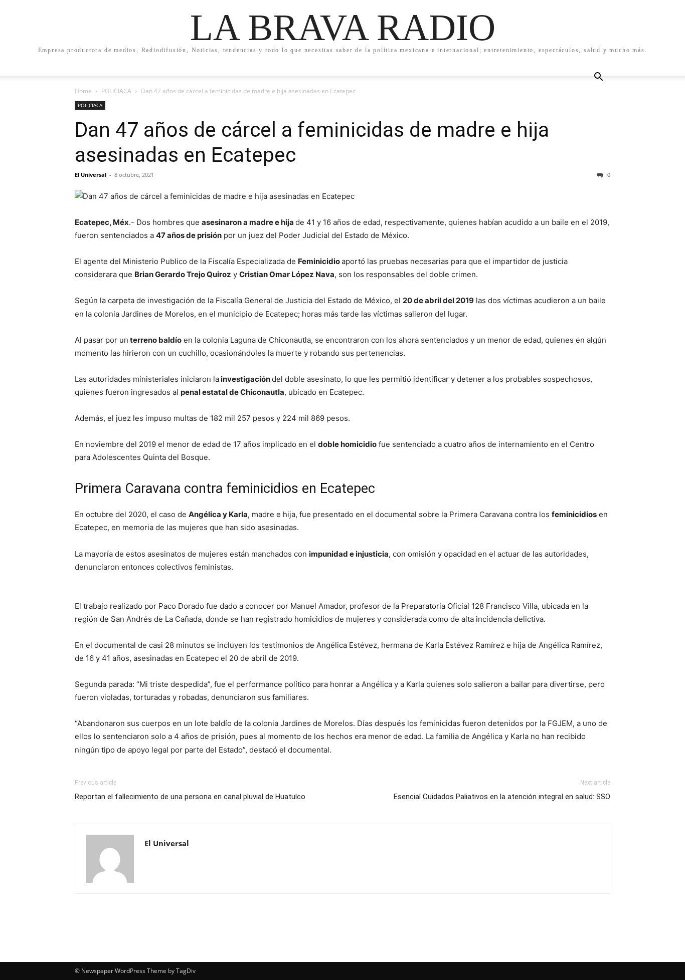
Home (83, 91)
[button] (598, 78)
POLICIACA (116, 91)
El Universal (90, 174)
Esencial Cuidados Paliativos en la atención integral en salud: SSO (502, 796)
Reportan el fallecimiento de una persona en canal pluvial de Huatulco (190, 796)
